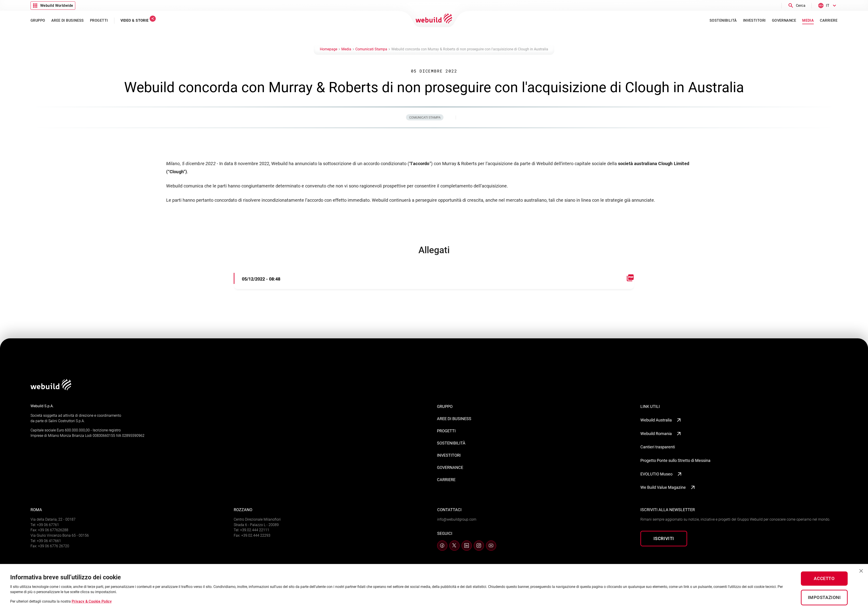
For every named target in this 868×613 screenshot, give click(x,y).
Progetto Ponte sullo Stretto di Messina (675, 460)
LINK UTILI (650, 406)
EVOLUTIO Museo (656, 474)
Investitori (449, 455)
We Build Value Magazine (663, 487)
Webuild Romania (656, 433)
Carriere (446, 479)
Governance (450, 467)
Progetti (446, 430)
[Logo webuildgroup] (51, 388)
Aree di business (454, 418)
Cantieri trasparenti (657, 447)
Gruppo (445, 406)
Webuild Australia (656, 420)
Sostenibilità (451, 443)
